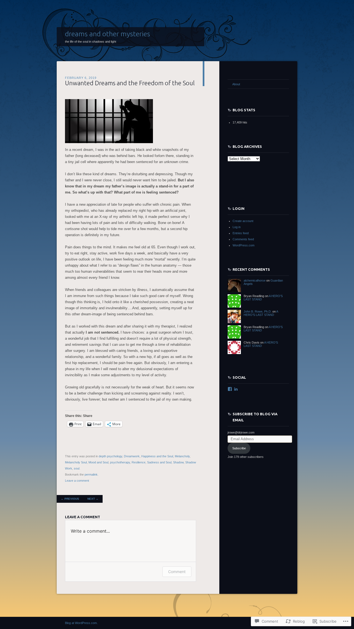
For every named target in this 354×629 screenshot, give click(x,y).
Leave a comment (77, 480)
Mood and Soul (98, 462)
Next (92, 498)
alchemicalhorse (255, 280)
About (236, 84)
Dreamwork (132, 456)
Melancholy (182, 456)
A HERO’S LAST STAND (261, 313)
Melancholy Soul (76, 462)
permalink (91, 474)
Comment (177, 571)
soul (76, 468)
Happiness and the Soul (157, 456)
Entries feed (241, 233)
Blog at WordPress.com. (81, 623)
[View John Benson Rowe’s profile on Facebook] (230, 389)
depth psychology (110, 456)
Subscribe (239, 448)
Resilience (138, 462)
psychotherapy (120, 462)
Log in (237, 227)
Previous (70, 498)
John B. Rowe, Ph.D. (258, 311)
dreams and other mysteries (107, 34)
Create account (243, 221)
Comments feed (243, 239)
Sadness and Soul (159, 462)
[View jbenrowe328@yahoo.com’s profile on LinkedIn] (236, 389)
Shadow (178, 462)
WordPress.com (243, 245)
